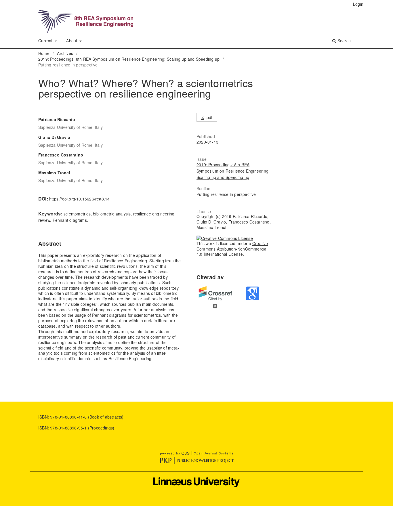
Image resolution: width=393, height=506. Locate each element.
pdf (209, 117)
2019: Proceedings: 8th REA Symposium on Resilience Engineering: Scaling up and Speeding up (129, 59)
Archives (65, 53)
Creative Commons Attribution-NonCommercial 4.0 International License (232, 248)
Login (358, 4)
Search (343, 40)
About (72, 40)
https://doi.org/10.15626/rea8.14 (79, 199)
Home (43, 53)
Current (46, 40)
